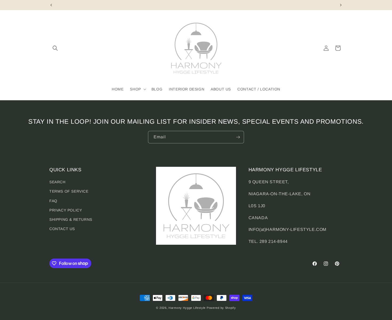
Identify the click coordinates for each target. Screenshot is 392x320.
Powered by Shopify (221, 307)
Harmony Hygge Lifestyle (187, 307)
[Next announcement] (341, 5)
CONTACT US (62, 229)
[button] (55, 48)
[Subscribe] (238, 137)
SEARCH (57, 182)
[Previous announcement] (51, 5)
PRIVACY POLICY (65, 210)
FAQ (53, 201)
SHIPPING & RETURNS (70, 219)
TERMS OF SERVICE (69, 191)
